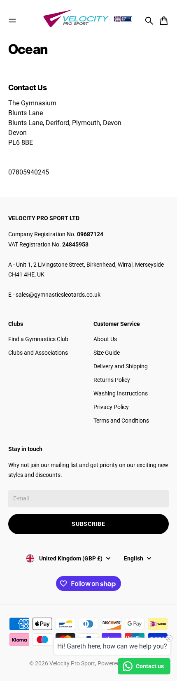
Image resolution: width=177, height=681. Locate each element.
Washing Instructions (120, 393)
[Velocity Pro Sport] (88, 19)
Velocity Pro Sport (72, 663)
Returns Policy (111, 380)
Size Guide (106, 352)
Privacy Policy (111, 407)
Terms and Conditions (121, 420)
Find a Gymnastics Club (38, 339)
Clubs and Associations (38, 352)
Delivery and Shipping (120, 366)
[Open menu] (12, 20)
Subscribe (88, 524)
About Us (105, 339)
